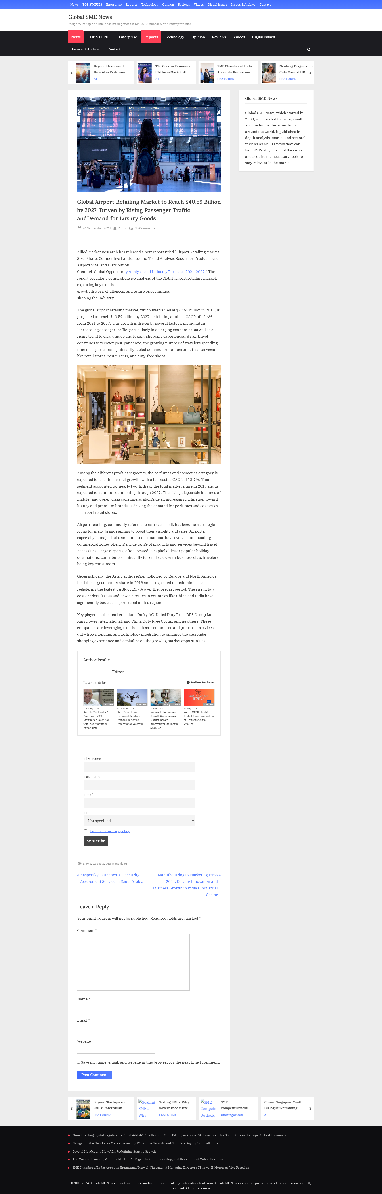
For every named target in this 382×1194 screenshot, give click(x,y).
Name (83, 999)
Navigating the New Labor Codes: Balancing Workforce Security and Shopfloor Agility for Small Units (145, 1143)
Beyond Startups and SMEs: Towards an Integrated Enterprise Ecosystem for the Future (110, 1105)
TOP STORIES (92, 4)
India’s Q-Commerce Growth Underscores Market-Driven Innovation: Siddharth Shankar (164, 719)
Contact (265, 4)
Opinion (168, 4)
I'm (86, 812)
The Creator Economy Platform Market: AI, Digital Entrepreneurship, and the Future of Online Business (172, 69)
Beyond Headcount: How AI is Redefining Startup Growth (110, 69)
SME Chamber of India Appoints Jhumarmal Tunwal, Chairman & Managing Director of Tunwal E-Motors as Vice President (234, 69)
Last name (92, 776)
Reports (131, 4)
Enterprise (114, 4)
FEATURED (225, 79)
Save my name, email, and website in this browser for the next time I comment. (150, 1062)
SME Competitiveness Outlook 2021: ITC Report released (234, 1105)
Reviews (184, 4)
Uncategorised (116, 863)
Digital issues (217, 4)
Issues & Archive (243, 4)
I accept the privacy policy (110, 831)
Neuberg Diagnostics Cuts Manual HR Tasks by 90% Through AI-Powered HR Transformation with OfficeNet (296, 69)
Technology (149, 4)
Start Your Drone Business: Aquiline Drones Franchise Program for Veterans (130, 717)
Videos (199, 4)
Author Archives (202, 682)
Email (89, 794)
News (74, 4)
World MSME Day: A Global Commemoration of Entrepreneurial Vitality (199, 717)
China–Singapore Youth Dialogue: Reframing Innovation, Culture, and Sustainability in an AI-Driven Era (287, 1105)
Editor (122, 228)
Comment (87, 930)
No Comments (144, 228)
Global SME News (90, 16)
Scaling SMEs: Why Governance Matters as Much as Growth (174, 1105)
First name (92, 758)
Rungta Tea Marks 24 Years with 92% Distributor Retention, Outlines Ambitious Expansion (96, 719)
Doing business (172, 704)
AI (94, 79)
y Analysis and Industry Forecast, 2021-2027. (166, 271)
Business (108, 704)
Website (84, 1041)
